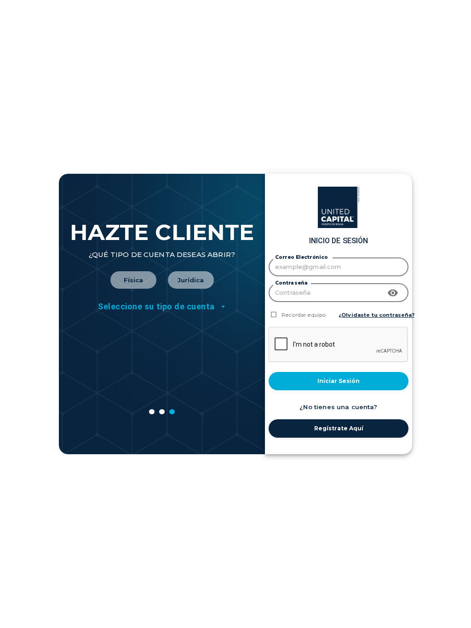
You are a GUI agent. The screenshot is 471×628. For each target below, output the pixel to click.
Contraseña (291, 283)
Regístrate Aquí (338, 428)
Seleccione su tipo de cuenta (156, 306)
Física (133, 280)
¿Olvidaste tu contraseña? (376, 315)
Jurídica (191, 280)
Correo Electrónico (301, 257)
